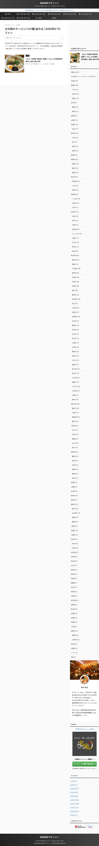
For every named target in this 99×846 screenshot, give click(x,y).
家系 (55, 18)
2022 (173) (74, 788)
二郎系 (39, 18)
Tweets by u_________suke (84, 729)
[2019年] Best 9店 (86, 14)
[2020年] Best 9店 (70, 14)
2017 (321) (74, 807)
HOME (9, 14)
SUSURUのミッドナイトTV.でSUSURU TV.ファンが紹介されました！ (49, 10)
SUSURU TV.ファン (49, 3)
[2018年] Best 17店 (8, 18)
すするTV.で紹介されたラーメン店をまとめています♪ (49, 841)
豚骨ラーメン (39, 64)
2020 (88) (74, 796)
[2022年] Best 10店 (39, 14)
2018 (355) (74, 803)
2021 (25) (74, 792)
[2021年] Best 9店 (55, 14)
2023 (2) (73, 785)
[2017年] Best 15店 (24, 18)
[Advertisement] (84, 33)
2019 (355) (74, 800)
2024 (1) (73, 781)
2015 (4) (73, 815)
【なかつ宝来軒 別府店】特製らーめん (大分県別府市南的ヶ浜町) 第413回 (90, 56)
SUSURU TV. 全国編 (48, 64)
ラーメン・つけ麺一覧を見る (83, 764)
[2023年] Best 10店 (24, 14)
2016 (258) (74, 811)
